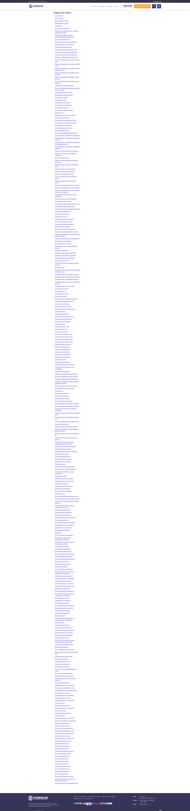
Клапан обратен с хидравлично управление (67, 135)
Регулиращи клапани (61, 476)
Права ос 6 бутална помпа (62, 347)
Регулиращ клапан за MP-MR (63, 241)
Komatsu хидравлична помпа (63, 515)
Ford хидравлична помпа (62, 546)
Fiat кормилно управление (62, 304)
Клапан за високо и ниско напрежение (66, 199)
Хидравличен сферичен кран (63, 211)
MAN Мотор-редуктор (61, 329)
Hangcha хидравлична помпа (63, 627)
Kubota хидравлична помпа (62, 736)
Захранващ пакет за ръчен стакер (64, 286)
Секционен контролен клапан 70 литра (66, 49)
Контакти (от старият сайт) (62, 28)
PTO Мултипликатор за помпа (63, 243)
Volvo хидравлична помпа (62, 746)
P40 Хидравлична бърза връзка (63, 635)
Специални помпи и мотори (62, 726)
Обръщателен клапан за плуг (63, 201)
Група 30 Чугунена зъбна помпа (64, 336)
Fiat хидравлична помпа (61, 293)
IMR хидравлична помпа (61, 761)
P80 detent (58, 532)
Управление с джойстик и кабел (64, 95)
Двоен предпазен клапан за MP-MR (65, 169)
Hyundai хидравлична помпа (63, 581)
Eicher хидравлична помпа (62, 756)
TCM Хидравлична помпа (62, 314)
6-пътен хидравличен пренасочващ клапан (67, 498)
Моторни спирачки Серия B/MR (64, 728)
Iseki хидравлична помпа (62, 748)
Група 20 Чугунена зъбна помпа (64, 334)
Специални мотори (60, 464)
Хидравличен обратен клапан (63, 128)
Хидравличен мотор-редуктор (63, 527)
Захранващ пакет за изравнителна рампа (66, 279)
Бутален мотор (59, 391)
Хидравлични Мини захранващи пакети (66, 690)
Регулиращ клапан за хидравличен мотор (66, 783)
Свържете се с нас (78, 798)
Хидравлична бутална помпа (63, 344)
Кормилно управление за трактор (64, 301)
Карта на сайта (89, 798)
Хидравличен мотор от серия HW (64, 676)
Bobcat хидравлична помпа (63, 461)
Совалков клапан (60, 493)
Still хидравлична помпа (61, 647)
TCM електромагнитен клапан (63, 319)
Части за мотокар (60, 715)
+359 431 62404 (142, 800)
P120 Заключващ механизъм (62, 564)
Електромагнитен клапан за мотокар (65, 517)
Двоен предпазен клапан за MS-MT (65, 171)
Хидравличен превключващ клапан (65, 206)
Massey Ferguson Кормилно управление (66, 451)
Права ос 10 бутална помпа (62, 354)
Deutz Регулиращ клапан (62, 454)
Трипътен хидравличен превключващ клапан (67, 209)
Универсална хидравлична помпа (64, 731)
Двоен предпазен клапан (62, 158)
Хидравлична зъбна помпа (62, 362)
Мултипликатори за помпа (62, 637)
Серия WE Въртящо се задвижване (64, 258)
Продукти (113, 796)
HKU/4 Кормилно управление (63, 125)
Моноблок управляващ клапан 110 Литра (66, 376)
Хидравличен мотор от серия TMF (64, 708)
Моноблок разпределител (62, 371)
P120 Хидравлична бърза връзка (64, 486)
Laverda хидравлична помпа (63, 741)
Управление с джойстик (61, 97)
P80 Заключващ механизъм (62, 530)
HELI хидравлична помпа (62, 603)
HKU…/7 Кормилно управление (63, 491)
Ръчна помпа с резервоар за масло (65, 688)
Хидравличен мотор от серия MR (64, 481)
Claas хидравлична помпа (62, 683)
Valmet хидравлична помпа (62, 661)
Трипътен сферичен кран (62, 424)
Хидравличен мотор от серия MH (64, 525)
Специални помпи (60, 324)
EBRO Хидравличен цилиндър (63, 449)
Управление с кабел (60, 100)
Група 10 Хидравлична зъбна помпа (65, 466)
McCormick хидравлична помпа (64, 673)
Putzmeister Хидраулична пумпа (64, 556)
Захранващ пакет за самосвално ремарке (67, 274)
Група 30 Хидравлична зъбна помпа (65, 559)
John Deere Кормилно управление (64, 578)
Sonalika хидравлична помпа (63, 753)
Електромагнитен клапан (62, 260)
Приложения (109, 6)
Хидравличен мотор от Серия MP (64, 388)
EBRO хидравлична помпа (62, 771)
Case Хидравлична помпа (62, 625)
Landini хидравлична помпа (62, 510)
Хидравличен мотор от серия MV (64, 608)
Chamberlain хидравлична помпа (64, 776)
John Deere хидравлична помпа (64, 576)
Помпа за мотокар (60, 311)
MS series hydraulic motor (62, 561)
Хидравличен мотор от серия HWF (64, 685)
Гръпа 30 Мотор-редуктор (62, 398)
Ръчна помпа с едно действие (63, 105)
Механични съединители (62, 250)
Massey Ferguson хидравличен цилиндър (66, 299)
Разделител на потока (61, 216)
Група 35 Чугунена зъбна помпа (64, 339)
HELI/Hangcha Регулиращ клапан (64, 316)
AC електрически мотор (61, 288)
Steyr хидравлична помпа (62, 693)
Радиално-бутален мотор (62, 393)
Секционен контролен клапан (63, 47)
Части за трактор (60, 703)
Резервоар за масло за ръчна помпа (65, 115)
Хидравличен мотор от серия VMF (64, 718)
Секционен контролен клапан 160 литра (66, 54)
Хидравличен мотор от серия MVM (64, 700)
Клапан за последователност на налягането (67, 187)
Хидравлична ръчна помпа (62, 102)
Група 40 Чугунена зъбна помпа (64, 342)
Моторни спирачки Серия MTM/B (64, 733)
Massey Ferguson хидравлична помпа (65, 446)
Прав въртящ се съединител (63, 226)
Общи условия (59, 18)
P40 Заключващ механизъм (62, 488)
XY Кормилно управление (62, 613)
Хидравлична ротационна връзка (64, 224)
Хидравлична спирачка (61, 483)
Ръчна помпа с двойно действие (64, 110)
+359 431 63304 (142, 802)
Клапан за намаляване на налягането (65, 720)
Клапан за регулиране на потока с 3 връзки (67, 185)
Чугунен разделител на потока (63, 221)
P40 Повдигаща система (62, 396)
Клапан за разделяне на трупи (63, 92)
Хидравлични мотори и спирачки (64, 478)
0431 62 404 (128, 6)
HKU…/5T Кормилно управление (64, 535)
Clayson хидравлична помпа (63, 698)
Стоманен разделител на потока (64, 219)
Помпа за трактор (60, 291)
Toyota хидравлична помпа (62, 456)
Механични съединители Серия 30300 (65, 255)
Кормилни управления (61, 566)
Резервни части (59, 112)
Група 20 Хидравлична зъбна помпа (65, 522)
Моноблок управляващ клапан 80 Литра (66, 374)
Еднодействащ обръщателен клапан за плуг (67, 204)
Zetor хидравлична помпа (62, 723)
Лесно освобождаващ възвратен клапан (66, 496)
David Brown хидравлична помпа (64, 751)
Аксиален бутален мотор (62, 107)
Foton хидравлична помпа (62, 768)
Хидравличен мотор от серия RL (64, 632)
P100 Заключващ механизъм (63, 610)
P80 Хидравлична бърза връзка (63, 656)
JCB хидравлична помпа (62, 520)
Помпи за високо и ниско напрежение (65, 469)
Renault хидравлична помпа (63, 713)
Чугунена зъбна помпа (61, 331)
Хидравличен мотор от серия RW (64, 695)
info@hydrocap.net (143, 804)
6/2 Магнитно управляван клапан (64, 85)
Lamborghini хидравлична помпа (64, 644)
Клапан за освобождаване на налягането (66, 151)
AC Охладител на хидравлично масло (65, 120)
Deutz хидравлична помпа (62, 598)
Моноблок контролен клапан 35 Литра (66, 42)
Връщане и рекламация (61, 20)
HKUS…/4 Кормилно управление (64, 569)
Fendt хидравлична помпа (62, 705)
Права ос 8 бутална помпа (62, 349)
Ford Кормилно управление (62, 549)
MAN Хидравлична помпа (62, 326)
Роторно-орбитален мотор (62, 39)
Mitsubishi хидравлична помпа (63, 551)
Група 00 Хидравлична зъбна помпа (65, 364)
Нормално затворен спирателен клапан (66, 426)
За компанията (101, 6)
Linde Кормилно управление (63, 321)
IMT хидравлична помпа (61, 758)
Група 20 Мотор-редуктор (62, 117)
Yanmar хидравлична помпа (63, 766)
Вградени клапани (60, 615)
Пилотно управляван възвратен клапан (66, 133)
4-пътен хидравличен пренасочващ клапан (67, 421)
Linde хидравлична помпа (62, 666)
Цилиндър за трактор (61, 296)
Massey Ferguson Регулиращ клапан (65, 309)
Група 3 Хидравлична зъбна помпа (64, 649)
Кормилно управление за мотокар (64, 554)
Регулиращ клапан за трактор (63, 306)
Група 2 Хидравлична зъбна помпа (64, 630)
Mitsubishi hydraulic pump (62, 743)
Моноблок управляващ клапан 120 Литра (66, 379)
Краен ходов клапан (60, 710)
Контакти (116, 6)
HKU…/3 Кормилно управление (63, 401)
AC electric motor (59, 622)
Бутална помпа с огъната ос (63, 357)
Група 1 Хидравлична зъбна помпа (64, 605)
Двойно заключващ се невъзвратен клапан (67, 406)
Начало (94, 6)
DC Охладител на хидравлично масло (65, 123)
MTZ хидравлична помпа (62, 763)
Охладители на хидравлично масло (65, 586)
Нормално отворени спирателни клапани (66, 231)
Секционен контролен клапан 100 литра (66, 52)
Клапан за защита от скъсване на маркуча (67, 403)
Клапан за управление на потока (64, 174)
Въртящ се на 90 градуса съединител (65, 229)
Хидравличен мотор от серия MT (64, 583)
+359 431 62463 (150, 800)
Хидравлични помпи (60, 359)
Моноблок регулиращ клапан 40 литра (66, 386)
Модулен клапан (59, 267)
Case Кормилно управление (63, 600)
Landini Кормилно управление (63, 512)
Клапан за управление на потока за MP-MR (67, 238)
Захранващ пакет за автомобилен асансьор (67, 277)
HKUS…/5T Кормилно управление (64, 591)
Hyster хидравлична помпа (62, 664)
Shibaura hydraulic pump (61, 774)
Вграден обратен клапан (62, 130)
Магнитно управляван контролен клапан (66, 57)
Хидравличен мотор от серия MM (64, 44)
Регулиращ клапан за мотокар (63, 459)
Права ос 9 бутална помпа (62, 352)
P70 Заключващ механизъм (62, 588)
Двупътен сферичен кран (62, 214)
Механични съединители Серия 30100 (65, 253)
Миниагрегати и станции (62, 23)
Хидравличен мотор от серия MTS (64, 738)
